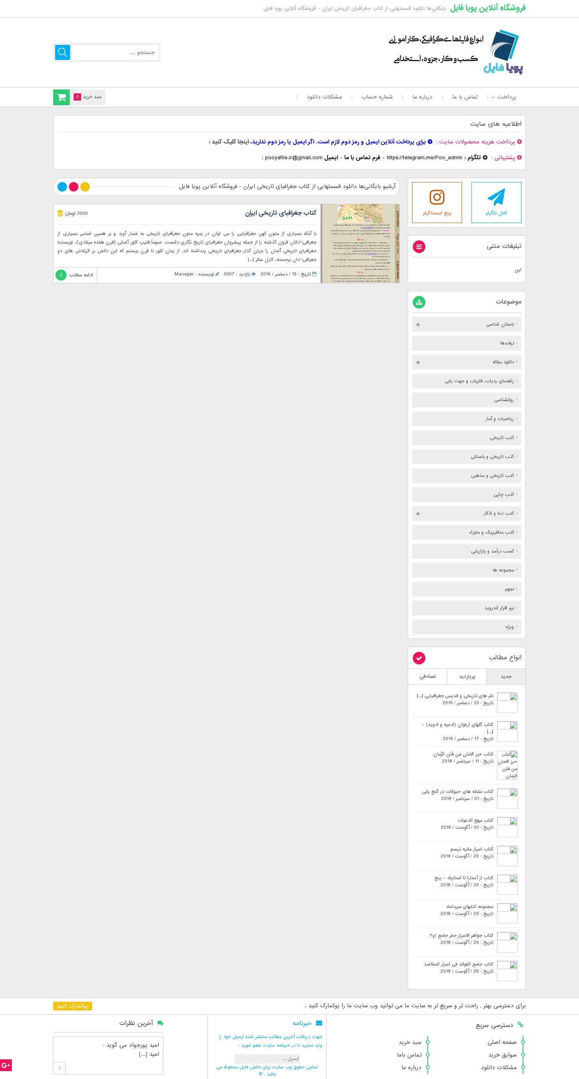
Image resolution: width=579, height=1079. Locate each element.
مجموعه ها (503, 570)
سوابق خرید (502, 1055)
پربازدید (467, 676)
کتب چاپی (504, 494)
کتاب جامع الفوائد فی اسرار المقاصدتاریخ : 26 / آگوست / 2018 (458, 968)
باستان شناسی (500, 324)
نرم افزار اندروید (499, 608)
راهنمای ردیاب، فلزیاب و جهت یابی (479, 381)
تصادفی (427, 676)
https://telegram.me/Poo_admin (424, 157)
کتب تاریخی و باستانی (492, 456)
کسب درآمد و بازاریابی (492, 551)
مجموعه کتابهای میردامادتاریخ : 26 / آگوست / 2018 (466, 910)
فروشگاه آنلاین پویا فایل (488, 8)
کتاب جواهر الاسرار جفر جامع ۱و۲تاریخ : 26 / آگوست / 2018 (461, 939)
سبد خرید (410, 1042)
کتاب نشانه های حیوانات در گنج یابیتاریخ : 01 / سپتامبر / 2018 (457, 795)
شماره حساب (377, 97)
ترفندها (507, 343)
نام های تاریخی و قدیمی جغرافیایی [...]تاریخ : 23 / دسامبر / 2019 (455, 699)
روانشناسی (504, 400)
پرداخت (506, 97)
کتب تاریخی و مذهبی (492, 475)
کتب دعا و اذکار (499, 513)
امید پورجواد (144, 1045)
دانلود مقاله (503, 362)
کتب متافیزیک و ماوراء (491, 532)
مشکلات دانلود (324, 97)
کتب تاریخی (502, 437)
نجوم (509, 589)
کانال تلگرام (496, 213)
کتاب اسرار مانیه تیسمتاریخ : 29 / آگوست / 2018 (466, 853)
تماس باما (409, 1055)
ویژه (510, 627)
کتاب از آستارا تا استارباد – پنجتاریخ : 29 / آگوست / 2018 (463, 881)
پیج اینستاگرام (437, 213)
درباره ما (422, 97)
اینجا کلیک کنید (230, 142)
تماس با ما (465, 97)
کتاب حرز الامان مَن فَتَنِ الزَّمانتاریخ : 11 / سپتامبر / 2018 (463, 758)
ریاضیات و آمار (500, 418)
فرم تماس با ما (362, 157)
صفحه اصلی (502, 1042)
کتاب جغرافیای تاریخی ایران (280, 213)
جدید (506, 676)
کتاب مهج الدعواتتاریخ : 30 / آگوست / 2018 (467, 824)
